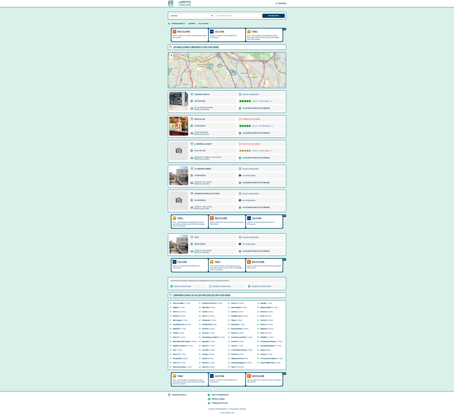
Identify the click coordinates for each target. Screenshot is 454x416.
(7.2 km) (179, 337)
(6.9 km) (237, 333)
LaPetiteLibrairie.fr (178, 23)
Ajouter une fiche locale (182, 286)
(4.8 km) (266, 312)
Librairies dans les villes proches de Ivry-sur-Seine (201, 295)
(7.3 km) (241, 337)
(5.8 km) (266, 320)
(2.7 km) (266, 303)
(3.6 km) (239, 307)
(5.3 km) (236, 320)
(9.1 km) (271, 358)
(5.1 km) (180, 320)
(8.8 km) (180, 358)
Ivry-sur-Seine (203, 23)
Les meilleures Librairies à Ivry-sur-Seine (196, 47)
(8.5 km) (237, 354)
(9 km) (239, 358)
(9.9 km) (208, 367)
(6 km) (209, 324)
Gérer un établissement (220, 395)
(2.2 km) (212, 303)
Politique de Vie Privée (220, 403)
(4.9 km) (208, 316)
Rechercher (273, 16)
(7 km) (265, 333)
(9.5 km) (270, 363)
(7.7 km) (208, 346)
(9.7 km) (182, 367)
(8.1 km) (179, 354)
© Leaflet (277, 87)
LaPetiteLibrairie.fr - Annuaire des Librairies (230, 409)
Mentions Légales (218, 399)
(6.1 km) (238, 324)
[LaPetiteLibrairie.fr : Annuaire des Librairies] (182, 3)
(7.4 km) (184, 341)
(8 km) (265, 350)
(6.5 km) (239, 329)
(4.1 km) (269, 307)
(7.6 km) (183, 346)
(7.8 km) (177, 350)
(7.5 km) (208, 341)
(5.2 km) (209, 320)
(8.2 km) (208, 354)
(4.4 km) (208, 312)
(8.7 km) (266, 354)
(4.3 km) (179, 312)
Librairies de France (179, 395)
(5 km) (265, 316)
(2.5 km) (237, 303)
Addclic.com (229, 413)
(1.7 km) (181, 303)
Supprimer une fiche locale (261, 286)
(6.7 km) (178, 333)
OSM (283, 87)
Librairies (282, 3)
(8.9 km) (207, 358)
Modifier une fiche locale (222, 286)
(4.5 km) (237, 312)
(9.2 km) (208, 363)
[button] (211, 65)
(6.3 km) (208, 329)
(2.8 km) (208, 307)
